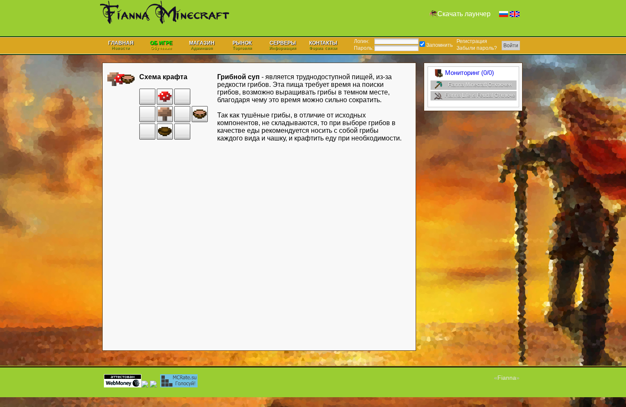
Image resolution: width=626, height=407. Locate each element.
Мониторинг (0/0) (469, 72)
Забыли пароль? (477, 48)
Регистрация (472, 41)
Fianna (506, 377)
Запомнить (439, 45)
